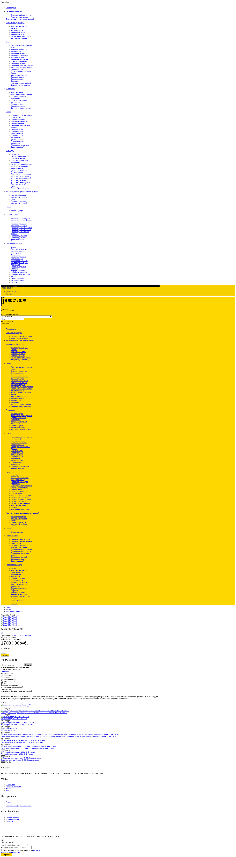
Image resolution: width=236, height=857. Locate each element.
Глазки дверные (17, 278)
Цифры (14, 282)
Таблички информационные (18, 270)
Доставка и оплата (12, 293)
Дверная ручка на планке (21, 230)
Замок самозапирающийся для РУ (15, 707)
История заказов (12, 819)
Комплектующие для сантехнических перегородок (19, 251)
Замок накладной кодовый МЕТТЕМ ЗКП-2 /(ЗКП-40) (22, 742)
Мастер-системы (17, 168)
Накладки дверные (18, 257)
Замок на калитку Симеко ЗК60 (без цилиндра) (20, 760)
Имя (2, 845)
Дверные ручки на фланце (21, 220)
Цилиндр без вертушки (20, 176)
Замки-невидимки (18, 53)
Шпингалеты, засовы (19, 261)
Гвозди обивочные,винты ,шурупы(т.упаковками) (21, 37)
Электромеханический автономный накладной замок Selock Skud (27, 748)
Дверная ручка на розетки (21, 228)
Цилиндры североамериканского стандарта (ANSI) (20, 156)
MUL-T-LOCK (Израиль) (23, 636)
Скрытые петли (17, 129)
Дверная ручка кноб (19, 236)
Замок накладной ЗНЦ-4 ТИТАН (14, 719)
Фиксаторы (15, 255)
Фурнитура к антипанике (21, 108)
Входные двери (17, 210)
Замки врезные (17, 51)
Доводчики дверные (19, 273)
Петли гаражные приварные (17, 142)
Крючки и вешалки (18, 30)
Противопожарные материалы (18, 97)
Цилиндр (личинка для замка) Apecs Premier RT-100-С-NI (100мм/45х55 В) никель (34, 713)
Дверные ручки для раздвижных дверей (19, 202)
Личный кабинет (11, 291)
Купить (28, 665)
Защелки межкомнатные (21, 85)
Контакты (9, 295)
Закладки (9, 821)
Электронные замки (19, 61)
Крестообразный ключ (20, 188)
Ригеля (13, 276)
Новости (9, 789)
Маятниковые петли (19, 121)
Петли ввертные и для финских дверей (20, 146)
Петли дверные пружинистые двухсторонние (17, 137)
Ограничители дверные (20, 274)
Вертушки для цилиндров (21, 174)
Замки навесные (17, 69)
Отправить (6, 855)
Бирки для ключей (18, 280)
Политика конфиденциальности (18, 806)
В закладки (5, 669)
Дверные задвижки (18, 267)
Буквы (13, 247)
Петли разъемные (18, 119)
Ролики (13, 199)
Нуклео (14, 186)
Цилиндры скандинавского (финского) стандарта (21, 165)
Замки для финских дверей (22, 65)
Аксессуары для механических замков (19, 58)
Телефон (4, 848)
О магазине (10, 785)
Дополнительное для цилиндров (19, 161)
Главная (9, 607)
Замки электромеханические (20, 74)
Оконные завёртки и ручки (21, 15)
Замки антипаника (18, 106)
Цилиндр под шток (18, 180)
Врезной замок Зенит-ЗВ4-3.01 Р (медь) (17, 754)
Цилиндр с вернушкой (20, 170)
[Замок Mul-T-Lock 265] (11, 617)
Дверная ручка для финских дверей (18, 239)
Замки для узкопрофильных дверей (21, 82)
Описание (5, 671)
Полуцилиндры (17, 172)
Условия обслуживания (15, 804)
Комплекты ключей (18, 184)
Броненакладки (17, 259)
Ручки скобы (16, 222)
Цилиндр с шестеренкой (20, 182)
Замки (8, 609)
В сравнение (15, 669)
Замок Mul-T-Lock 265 (14, 611)
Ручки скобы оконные (19, 17)
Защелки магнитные (19, 49)
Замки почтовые (17, 77)
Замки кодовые (17, 79)
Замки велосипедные (19, 55)
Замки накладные (18, 63)
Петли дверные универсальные (17, 132)
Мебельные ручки (18, 32)
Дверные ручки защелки (20, 218)
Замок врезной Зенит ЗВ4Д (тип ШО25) (17, 725)
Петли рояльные (17, 123)
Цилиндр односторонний (21, 178)
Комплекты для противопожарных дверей (21, 93)
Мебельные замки (18, 34)
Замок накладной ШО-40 (11, 730)
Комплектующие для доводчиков (19, 264)
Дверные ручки (17, 104)
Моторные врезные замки (21, 67)
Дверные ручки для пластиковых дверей (19, 225)
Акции (8, 802)
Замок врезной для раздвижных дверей (19, 196)
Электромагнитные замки (21, 71)
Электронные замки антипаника (19, 101)
